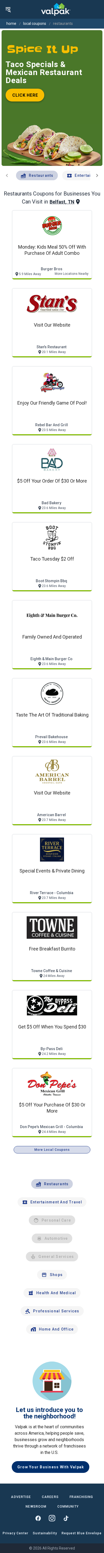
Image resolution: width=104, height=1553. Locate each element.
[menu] (8, 9)
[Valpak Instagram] (52, 1518)
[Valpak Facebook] (38, 1518)
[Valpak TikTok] (66, 1518)
